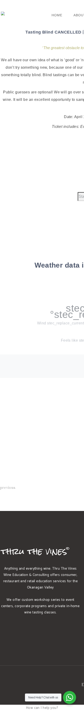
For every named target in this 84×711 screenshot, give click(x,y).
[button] (42, 708)
